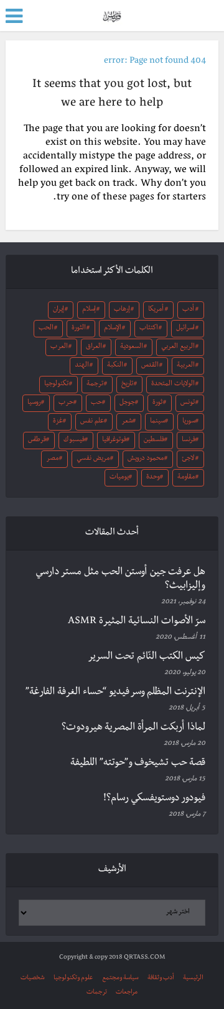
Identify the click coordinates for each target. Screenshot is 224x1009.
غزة (58, 422)
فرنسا (188, 440)
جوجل (127, 403)
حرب (65, 403)
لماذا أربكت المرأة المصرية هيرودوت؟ (133, 728)
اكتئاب (148, 328)
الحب (46, 328)
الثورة (79, 328)
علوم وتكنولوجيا (73, 978)
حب (96, 403)
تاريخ (127, 384)
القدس (150, 366)
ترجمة (94, 384)
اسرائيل (185, 328)
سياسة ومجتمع (120, 978)
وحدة (153, 477)
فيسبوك (74, 440)
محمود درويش (146, 459)
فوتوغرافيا (114, 440)
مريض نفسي (93, 459)
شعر (127, 422)
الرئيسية (193, 978)
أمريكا (156, 310)
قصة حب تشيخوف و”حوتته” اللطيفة (137, 763)
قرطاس (37, 440)
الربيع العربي (178, 347)
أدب (188, 310)
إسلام (89, 310)
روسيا (34, 403)
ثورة (157, 403)
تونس (187, 403)
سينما (157, 422)
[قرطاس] (112, 14)
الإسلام (112, 328)
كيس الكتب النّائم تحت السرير (146, 657)
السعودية (131, 347)
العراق (94, 347)
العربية (186, 366)
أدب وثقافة (160, 978)
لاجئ (188, 459)
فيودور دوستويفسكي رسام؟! (154, 799)
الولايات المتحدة (173, 384)
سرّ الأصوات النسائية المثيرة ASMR (136, 622)
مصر (52, 459)
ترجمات (96, 992)
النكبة (115, 366)
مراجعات (127, 992)
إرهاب (122, 310)
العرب (59, 347)
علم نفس (92, 422)
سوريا (188, 422)
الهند (82, 366)
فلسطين (154, 440)
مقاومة (186, 477)
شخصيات (33, 978)
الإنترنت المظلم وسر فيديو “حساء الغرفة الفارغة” (115, 693)
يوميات (119, 477)
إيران (58, 310)
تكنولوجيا (56, 384)
